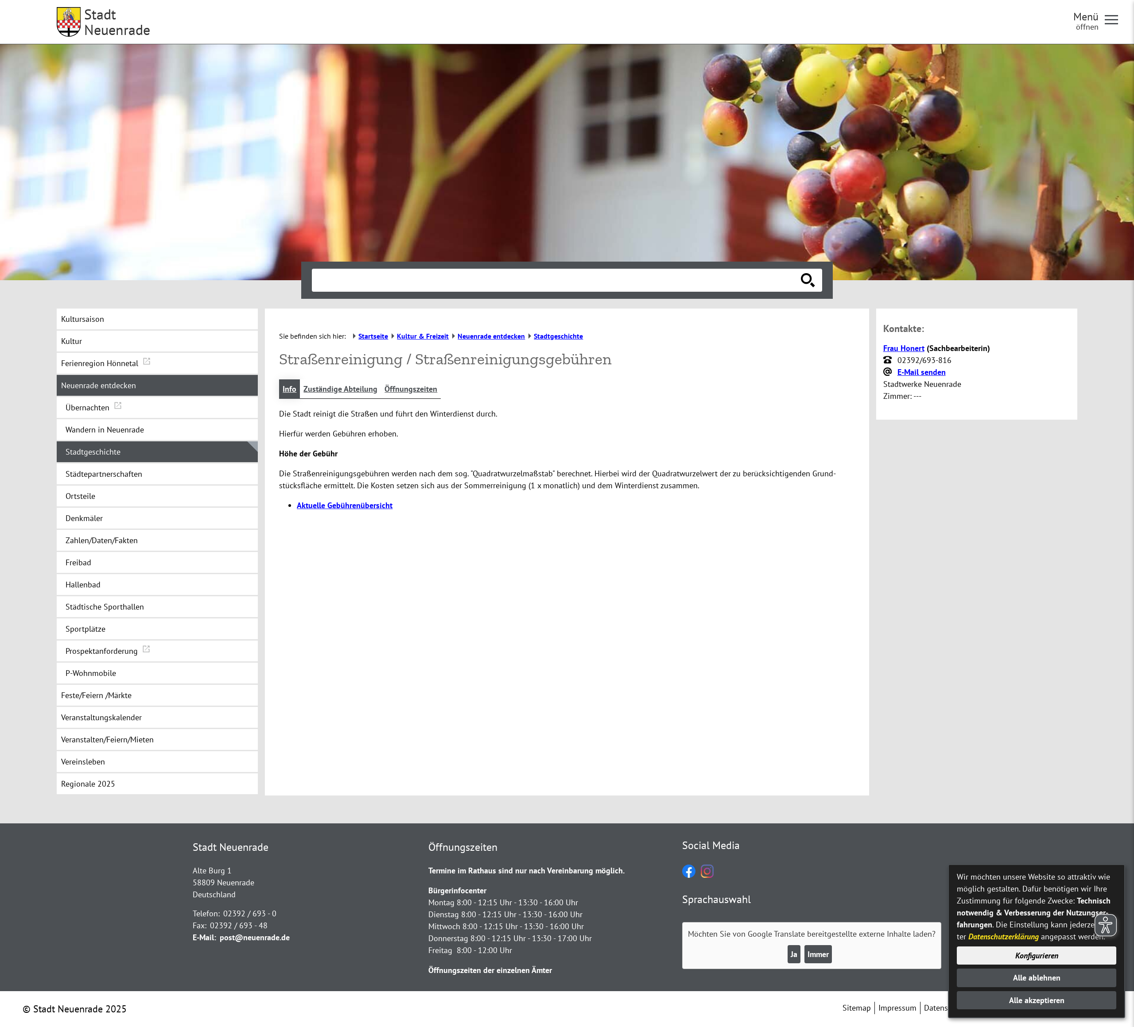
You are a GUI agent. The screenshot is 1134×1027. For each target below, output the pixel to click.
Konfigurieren (1036, 955)
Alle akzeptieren (1036, 1000)
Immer (818, 954)
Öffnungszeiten (410, 389)
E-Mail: (204, 937)
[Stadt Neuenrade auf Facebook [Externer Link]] (688, 875)
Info (289, 389)
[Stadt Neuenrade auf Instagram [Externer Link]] (707, 875)
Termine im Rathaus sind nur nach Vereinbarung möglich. (526, 870)
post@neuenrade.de (255, 937)
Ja (794, 954)
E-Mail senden (921, 372)
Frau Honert (903, 348)
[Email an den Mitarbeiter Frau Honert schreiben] (888, 372)
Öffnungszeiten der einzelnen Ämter (490, 970)
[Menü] (1115, 19)
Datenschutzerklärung (1003, 936)
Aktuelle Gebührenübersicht (344, 505)
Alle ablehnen (1036, 978)
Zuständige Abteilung (340, 389)
